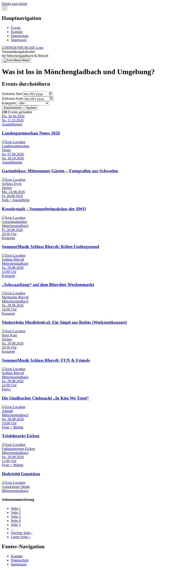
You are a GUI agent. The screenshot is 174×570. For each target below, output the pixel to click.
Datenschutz (20, 36)
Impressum (19, 40)
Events (16, 28)
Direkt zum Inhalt (14, 4)
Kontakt (16, 32)
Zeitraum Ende (12, 98)
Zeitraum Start (12, 94)
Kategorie (9, 103)
